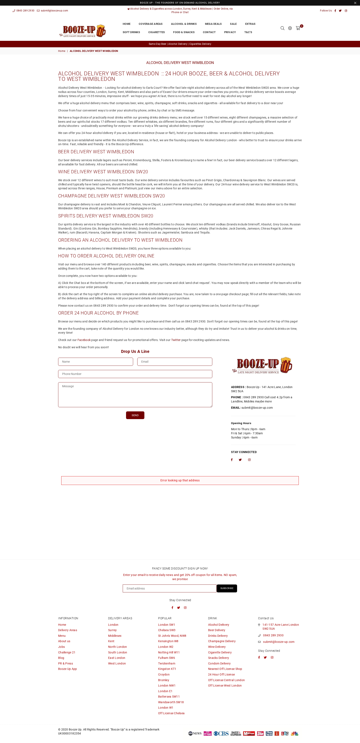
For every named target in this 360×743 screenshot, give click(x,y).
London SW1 (166, 624)
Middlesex (115, 635)
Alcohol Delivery (218, 624)
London (113, 624)
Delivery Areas (67, 630)
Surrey (112, 630)
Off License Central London (226, 680)
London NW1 (167, 685)
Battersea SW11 (169, 696)
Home (61, 51)
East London (116, 657)
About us (64, 641)
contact (209, 32)
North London (117, 646)
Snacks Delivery (218, 657)
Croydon (164, 674)
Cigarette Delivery (220, 652)
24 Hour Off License (221, 674)
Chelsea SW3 (166, 630)
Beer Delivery (216, 630)
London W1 (166, 707)
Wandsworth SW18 (171, 702)
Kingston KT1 (167, 669)
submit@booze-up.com (54, 10)
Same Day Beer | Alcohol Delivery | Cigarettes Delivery (180, 43)
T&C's (248, 32)
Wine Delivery (217, 646)
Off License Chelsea (171, 713)
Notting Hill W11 (169, 652)
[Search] (282, 28)
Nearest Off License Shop (225, 669)
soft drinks (131, 32)
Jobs (61, 646)
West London (117, 663)
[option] (180, 44)
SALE (233, 23)
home (126, 23)
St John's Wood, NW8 (172, 635)
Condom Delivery (219, 663)
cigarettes (156, 32)
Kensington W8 (168, 641)
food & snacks (183, 32)
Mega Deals (213, 23)
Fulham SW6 (166, 657)
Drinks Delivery (218, 635)
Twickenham (166, 663)
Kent (111, 641)
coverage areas (151, 23)
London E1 (165, 691)
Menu (62, 635)
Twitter (176, 340)
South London (117, 652)
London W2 (166, 646)
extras (250, 23)
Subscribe (227, 588)
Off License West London (225, 685)
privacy (230, 32)
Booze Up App (67, 669)
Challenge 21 (66, 652)
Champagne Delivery (222, 641)
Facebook (84, 340)
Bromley (163, 680)
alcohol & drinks (184, 23)
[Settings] (290, 28)
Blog (61, 657)
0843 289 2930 (25, 10)
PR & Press (65, 663)
